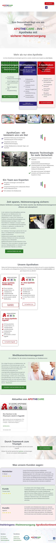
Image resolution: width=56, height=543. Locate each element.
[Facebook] (54, 538)
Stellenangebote (5, 540)
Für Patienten (4, 538)
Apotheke (20, 451)
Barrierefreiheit (17, 540)
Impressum (16, 536)
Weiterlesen (9, 382)
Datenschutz (17, 538)
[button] (46, 7)
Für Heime (3, 536)
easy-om (53, 540)
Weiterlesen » (6, 426)
